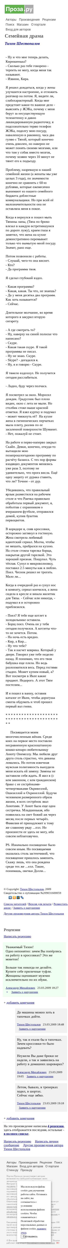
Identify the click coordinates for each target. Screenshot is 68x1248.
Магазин (23, 24)
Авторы (11, 19)
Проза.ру (26, 1170)
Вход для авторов (18, 29)
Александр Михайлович (20, 987)
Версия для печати (39, 904)
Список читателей (15, 904)
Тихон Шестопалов (22, 43)
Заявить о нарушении (26, 907)
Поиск (10, 24)
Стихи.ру (12, 1170)
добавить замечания (20, 1002)
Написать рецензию (17, 936)
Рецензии (49, 19)
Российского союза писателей (41, 1243)
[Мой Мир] (18, 897)
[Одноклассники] (14, 897)
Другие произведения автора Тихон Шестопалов (34, 913)
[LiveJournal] (22, 897)
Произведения (29, 19)
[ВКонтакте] (10, 897)
